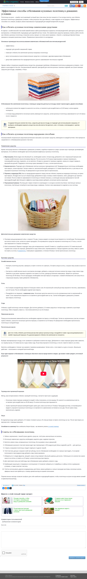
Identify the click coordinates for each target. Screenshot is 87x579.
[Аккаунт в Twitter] (82, 5)
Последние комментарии (62, 576)
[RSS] (85, 5)
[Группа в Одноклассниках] (76, 5)
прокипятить (22, 251)
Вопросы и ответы (29, 1)
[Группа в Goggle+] (79, 5)
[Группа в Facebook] (73, 5)
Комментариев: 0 (81, 485)
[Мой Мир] (8, 488)
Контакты (72, 575)
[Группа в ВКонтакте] (71, 5)
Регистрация (74, 2)
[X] (11, 488)
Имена (37, 1)
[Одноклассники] (6, 488)
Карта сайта (73, 576)
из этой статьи (53, 426)
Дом (24, 485)
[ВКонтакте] (3, 488)
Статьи (22, 1)
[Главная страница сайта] (11, 1)
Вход (81, 2)
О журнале (58, 575)
